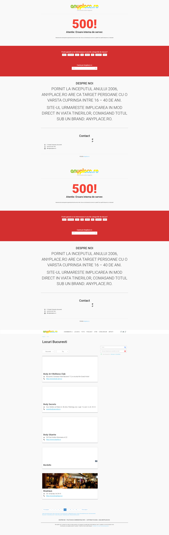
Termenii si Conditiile (115, 354)
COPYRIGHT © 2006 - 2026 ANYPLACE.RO (98, 520)
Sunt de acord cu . (111, 354)
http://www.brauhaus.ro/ (54, 496)
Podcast (87, 54)
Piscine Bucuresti (64, 513)
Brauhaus (47, 491)
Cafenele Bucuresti (72, 513)
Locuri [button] (76, 332)
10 (76, 509)
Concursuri (98, 54)
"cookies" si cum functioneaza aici (100, 526)
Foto (82, 54)
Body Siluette (49, 434)
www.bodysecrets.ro (53, 409)
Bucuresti (48, 351)
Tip (63, 351)
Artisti (105, 54)
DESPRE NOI (62, 520)
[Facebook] (92, 139)
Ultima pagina (84, 509)
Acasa (64, 54)
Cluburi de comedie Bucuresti (82, 513)
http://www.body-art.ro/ (54, 379)
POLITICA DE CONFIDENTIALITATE (76, 520)
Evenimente (70, 54)
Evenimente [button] (68, 332)
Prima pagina (46, 509)
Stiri (92, 54)
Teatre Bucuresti (66, 514)
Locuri (77, 54)
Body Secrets (49, 404)
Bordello (47, 465)
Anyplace (84, 7)
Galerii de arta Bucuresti (47, 513)
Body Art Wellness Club (54, 374)
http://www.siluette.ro (53, 439)
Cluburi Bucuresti (58, 514)
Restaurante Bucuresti (74, 514)
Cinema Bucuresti (50, 514)
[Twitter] (92, 141)
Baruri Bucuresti (56, 513)
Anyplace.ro (86, 156)
